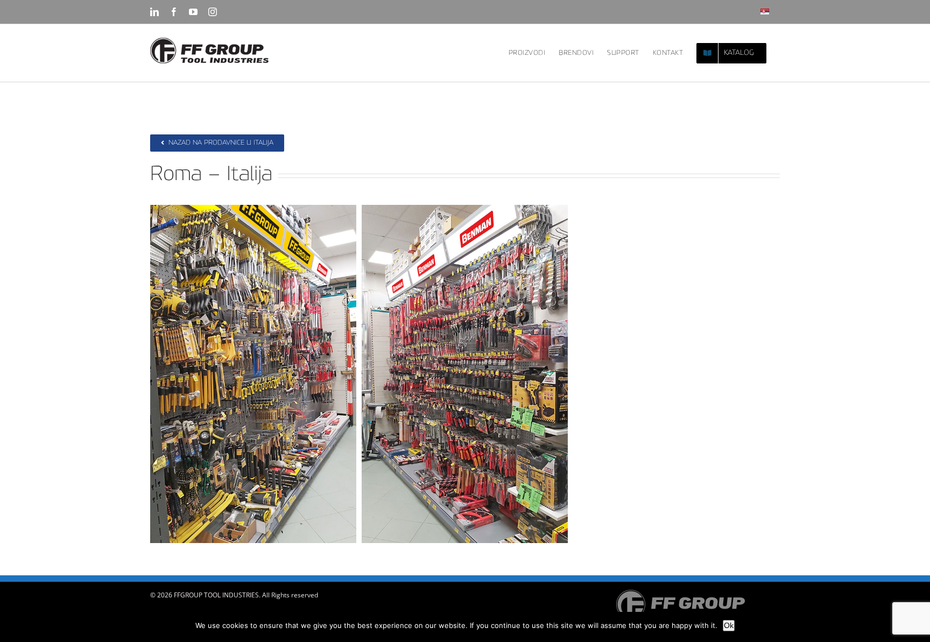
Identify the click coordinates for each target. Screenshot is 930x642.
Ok (729, 625)
